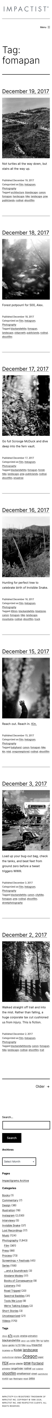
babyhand (16, 747)
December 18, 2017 (25, 232)
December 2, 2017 (24, 935)
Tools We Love (13, 1300)
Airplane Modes (13, 1275)
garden (11, 1345)
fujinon (5, 1345)
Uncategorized (11, 1315)
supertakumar (43, 1374)
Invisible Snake (11, 1225)
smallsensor (24, 1373)
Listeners (9, 1285)
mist (8, 751)
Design (6, 1205)
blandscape (31, 192)
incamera (6, 1350)
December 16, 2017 (25, 510)
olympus (18, 1357)
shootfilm (29, 200)
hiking (28, 1345)
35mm (4, 1336)
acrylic (16, 1336)
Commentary (10, 1200)
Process (7, 1255)
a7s (10, 1335)
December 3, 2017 (24, 783)
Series (6, 1265)
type (11, 1379)
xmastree (18, 478)
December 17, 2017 (25, 369)
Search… (7, 1117)
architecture (17, 192)
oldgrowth (20, 333)
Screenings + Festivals (15, 1260)
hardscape (18, 196)
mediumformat (8, 1357)
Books (6, 1195)
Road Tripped (12, 1290)
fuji (41, 1341)
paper (40, 1357)
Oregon (30, 1356)
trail (42, 1050)
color (33, 1340)
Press (5, 1250)
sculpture (39, 1369)
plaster (19, 1363)
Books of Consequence (18, 1280)
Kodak (18, 1350)
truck (37, 619)
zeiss (32, 1378)
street (34, 1373)
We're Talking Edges (16, 1305)
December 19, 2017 (25, 91)
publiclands (8, 200)
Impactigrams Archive (15, 1180)
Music (5, 1235)
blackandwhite (18, 329)
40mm (14, 611)
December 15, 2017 (25, 651)
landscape (36, 196)
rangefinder (17, 1368)
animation (32, 1336)
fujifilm (46, 1341)
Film (21, 184)
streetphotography (12, 903)
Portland (37, 1363)
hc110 (18, 1345)
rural (33, 1369)
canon (42, 192)
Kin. (34, 724)
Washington (18, 1379)
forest (41, 470)
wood (25, 1378)
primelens (6, 1368)
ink (12, 1350)
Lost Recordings (12, 1230)
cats (28, 1341)
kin (3, 751)
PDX (5, 1363)
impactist (36, 1344)
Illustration (8, 1210)
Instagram (30, 184)
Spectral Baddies (14, 1295)
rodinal (19, 200)
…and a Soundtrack (16, 1270)
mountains (7, 619)
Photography (9, 188)
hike (27, 196)
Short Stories (10, 1310)
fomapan (7, 196)
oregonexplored (20, 751)
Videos (6, 1320)
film (38, 1340)
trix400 (5, 1378)
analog (23, 1335)
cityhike (39, 895)
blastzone (40, 611)
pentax (12, 1363)
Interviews (8, 1220)
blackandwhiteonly (21, 1046)
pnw (45, 196)
